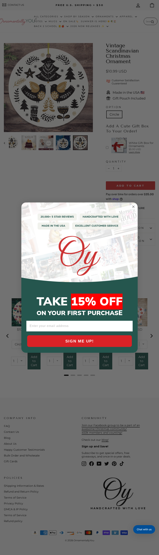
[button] (144, 529)
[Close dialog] (133, 206)
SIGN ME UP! (79, 341)
